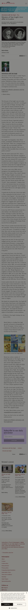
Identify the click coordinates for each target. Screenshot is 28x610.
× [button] (26, 592)
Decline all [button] (19, 604)
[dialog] (14, 601)
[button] (13, 608)
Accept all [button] (7, 604)
